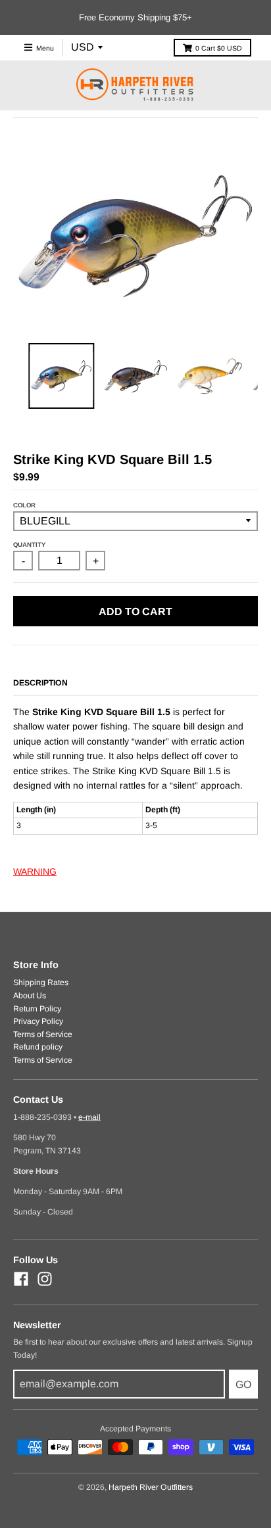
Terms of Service (42, 1034)
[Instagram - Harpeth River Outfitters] (45, 1279)
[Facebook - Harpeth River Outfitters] (21, 1279)
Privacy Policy (38, 1021)
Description (40, 682)
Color (24, 505)
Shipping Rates (40, 982)
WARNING (35, 871)
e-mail (89, 1117)
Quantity (29, 544)
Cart (218, 48)
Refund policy (37, 1047)
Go (243, 1384)
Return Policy (37, 1008)
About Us (29, 995)
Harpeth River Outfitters (151, 1487)
